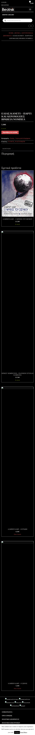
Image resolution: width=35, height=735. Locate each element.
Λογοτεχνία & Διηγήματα (22, 138)
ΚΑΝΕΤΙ (11, 141)
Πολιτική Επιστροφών (11, 723)
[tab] (7, 149)
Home (11, 33)
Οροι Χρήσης (7, 715)
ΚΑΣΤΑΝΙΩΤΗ (20, 141)
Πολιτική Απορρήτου (10, 719)
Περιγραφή (6, 149)
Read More (23, 732)
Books (17, 33)
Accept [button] (17, 732)
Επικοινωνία (7, 712)
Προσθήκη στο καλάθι (10, 132)
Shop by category (8, 14)
